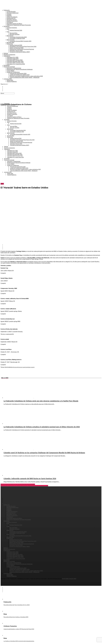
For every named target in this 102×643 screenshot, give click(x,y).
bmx (12, 367)
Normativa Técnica (12, 19)
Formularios (10, 22)
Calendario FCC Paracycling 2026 (16, 64)
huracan (16, 367)
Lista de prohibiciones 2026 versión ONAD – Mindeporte (24, 77)
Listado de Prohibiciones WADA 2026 (19, 74)
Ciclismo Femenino (12, 27)
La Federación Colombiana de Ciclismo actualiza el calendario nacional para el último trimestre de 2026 (42, 427)
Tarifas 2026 (10, 80)
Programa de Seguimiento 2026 (18, 73)
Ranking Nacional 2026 (16, 30)
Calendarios (7, 56)
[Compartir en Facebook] (52, 244)
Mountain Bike (10, 42)
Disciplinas (6, 26)
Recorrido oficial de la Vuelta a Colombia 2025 (16, 617)
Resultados (7, 65)
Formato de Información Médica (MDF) (20, 52)
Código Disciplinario (12, 17)
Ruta (8, 29)
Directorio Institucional (12, 13)
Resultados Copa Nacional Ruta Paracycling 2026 (23, 46)
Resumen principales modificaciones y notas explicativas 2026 (26, 76)
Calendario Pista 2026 (12, 58)
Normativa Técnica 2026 (16, 50)
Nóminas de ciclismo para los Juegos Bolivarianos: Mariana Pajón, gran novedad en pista (24, 485)
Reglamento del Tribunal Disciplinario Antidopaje (20, 69)
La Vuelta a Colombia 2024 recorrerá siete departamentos (19, 641)
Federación (7, 10)
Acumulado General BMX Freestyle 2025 (20, 41)
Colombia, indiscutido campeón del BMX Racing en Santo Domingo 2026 (30, 479)
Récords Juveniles (14, 34)
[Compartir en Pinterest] (52, 247)
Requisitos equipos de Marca (14, 23)
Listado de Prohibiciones (13, 72)
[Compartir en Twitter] (52, 246)
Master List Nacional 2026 (16, 48)
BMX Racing (10, 35)
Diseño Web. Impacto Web (69, 578)
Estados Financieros (12, 21)
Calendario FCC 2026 (12, 57)
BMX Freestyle (10, 39)
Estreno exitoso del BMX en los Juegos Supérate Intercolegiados (18, 484)
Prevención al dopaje (9, 66)
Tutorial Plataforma (12, 81)
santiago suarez (30, 367)
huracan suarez (22, 367)
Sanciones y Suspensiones (14, 68)
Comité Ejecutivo (11, 11)
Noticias (6, 53)
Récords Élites (13, 33)
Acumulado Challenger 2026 (17, 38)
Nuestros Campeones (9, 54)
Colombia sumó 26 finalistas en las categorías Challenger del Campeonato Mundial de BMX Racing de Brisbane (44, 453)
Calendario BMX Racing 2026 (14, 60)
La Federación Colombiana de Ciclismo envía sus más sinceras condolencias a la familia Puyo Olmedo (41, 401)
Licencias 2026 (8, 78)
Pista (8, 31)
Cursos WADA (10, 70)
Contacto (9, 14)
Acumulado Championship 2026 (18, 37)
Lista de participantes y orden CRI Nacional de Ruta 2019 (19, 629)
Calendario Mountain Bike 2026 (15, 61)
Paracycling (10, 43)
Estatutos (9, 15)
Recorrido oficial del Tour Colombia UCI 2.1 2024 (17, 605)
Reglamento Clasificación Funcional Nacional (22, 49)
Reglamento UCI (11, 18)
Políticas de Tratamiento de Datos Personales (19, 25)
